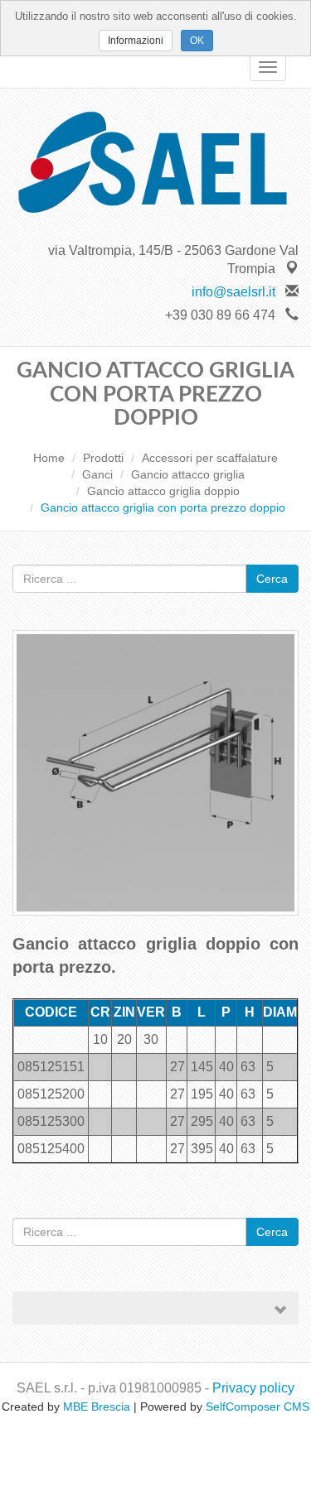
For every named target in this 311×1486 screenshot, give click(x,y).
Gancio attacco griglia (188, 474)
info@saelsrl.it (233, 292)
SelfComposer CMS (257, 1406)
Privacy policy (253, 1388)
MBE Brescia (96, 1406)
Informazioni (135, 40)
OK (197, 40)
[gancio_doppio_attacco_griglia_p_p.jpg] (155, 779)
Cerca (272, 578)
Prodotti (103, 457)
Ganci (97, 474)
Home (49, 457)
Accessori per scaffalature (210, 457)
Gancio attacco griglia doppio (163, 491)
